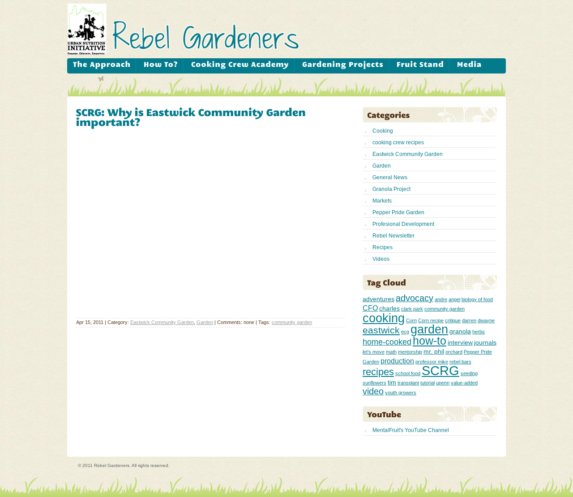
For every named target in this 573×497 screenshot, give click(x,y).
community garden (292, 322)
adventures (378, 299)
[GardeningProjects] (342, 65)
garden (429, 329)
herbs (478, 331)
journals (485, 342)
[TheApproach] (101, 65)
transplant (408, 382)
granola (460, 331)
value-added (464, 382)
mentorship (410, 351)
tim (392, 382)
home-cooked (387, 341)
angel (454, 299)
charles (389, 308)
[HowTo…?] (161, 65)
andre (441, 299)
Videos (380, 259)
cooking (384, 318)
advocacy (414, 298)
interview (460, 342)
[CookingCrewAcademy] (240, 65)
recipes (378, 371)
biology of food (477, 299)
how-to (429, 341)
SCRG (440, 370)
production (397, 361)
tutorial (427, 382)
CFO (370, 308)
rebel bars (460, 361)
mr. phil (433, 351)
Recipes (382, 247)
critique (453, 320)
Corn (411, 320)
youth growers (400, 392)
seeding (469, 373)
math (391, 351)
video (373, 391)
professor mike (431, 361)
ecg (405, 331)
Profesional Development (403, 224)
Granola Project (391, 189)
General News (389, 177)
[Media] (469, 65)
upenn (442, 382)
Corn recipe (431, 320)
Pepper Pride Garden (398, 212)
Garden (205, 322)
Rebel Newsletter (393, 236)
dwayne (486, 320)
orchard (453, 351)
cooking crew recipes (398, 142)
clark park (412, 308)
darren (469, 320)
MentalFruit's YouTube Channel (410, 430)
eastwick (381, 330)
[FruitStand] (420, 65)
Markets (382, 201)
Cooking (382, 131)
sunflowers (374, 382)
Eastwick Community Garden (162, 322)
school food (407, 373)
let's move (374, 351)
